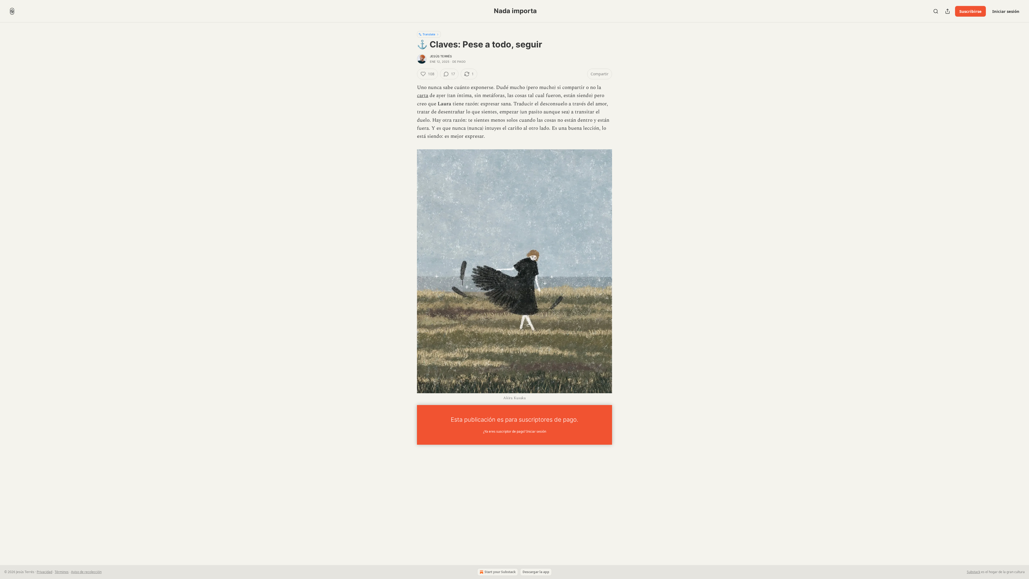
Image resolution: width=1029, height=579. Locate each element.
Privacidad (44, 572)
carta (422, 95)
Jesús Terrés (441, 56)
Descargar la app (536, 572)
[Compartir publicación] (947, 11)
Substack (973, 572)
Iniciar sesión (1005, 11)
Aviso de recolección (86, 572)
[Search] (935, 11)
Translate (429, 34)
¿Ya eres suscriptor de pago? (514, 431)
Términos (62, 572)
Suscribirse (970, 11)
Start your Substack (500, 572)
